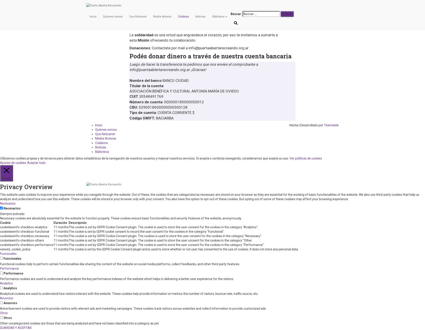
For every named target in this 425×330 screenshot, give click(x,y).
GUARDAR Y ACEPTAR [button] (16, 328)
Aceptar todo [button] (36, 163)
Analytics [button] (6, 283)
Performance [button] (9, 268)
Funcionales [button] (8, 253)
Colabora (183, 16)
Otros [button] (4, 313)
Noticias (200, 16)
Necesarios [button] (7, 203)
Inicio (93, 16)
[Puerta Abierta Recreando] (235, 5)
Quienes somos (113, 16)
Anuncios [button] (6, 298)
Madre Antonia (162, 16)
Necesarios (12, 208)
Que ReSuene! (138, 16)
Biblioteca (218, 16)
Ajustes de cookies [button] (13, 163)
